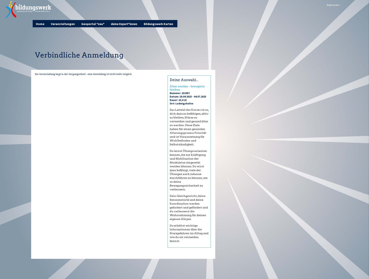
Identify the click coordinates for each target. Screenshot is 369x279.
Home (40, 24)
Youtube (363, 5)
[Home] (28, 9)
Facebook (349, 5)
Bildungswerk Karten (158, 24)
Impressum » (333, 5)
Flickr (354, 5)
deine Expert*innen (124, 24)
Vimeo (358, 5)
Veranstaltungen (63, 24)
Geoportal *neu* (92, 24)
